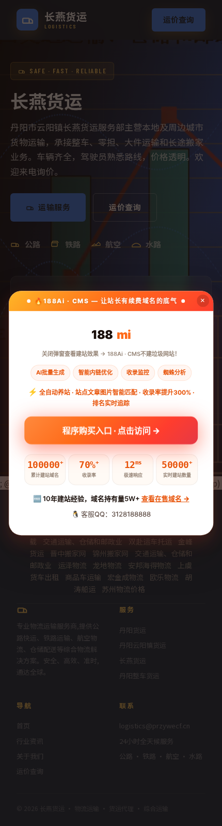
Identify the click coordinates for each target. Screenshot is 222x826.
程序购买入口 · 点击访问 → (111, 430)
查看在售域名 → (165, 498)
